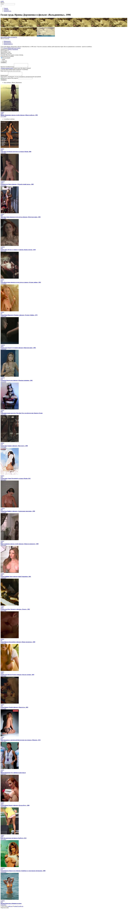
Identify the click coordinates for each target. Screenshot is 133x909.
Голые (14, 48)
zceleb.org (9, 906)
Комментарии (16, 68)
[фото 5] (82, 26)
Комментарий (4, 75)
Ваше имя (3, 71)
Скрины (18, 48)
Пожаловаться (7, 42)
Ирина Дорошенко (13, 49)
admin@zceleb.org (18, 906)
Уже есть (4, 61)
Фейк (3, 59)
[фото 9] (28, 36)
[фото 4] (64, 26)
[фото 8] (10, 36)
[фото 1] (10, 26)
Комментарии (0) (8, 44)
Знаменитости (7, 11)
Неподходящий (6, 57)
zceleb (2, 1)
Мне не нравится (12, 37)
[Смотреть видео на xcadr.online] (46, 36)
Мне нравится (4, 37)
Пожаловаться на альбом (7, 56)
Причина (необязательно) (7, 66)
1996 (8, 48)
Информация (7, 41)
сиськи (5, 48)
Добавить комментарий (7, 68)
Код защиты (15, 78)
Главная (6, 8)
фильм (11, 48)
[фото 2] (28, 26)
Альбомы (6, 9)
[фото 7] (118, 26)
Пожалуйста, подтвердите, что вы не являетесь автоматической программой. (21, 76)
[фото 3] (46, 26)
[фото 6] (100, 26)
